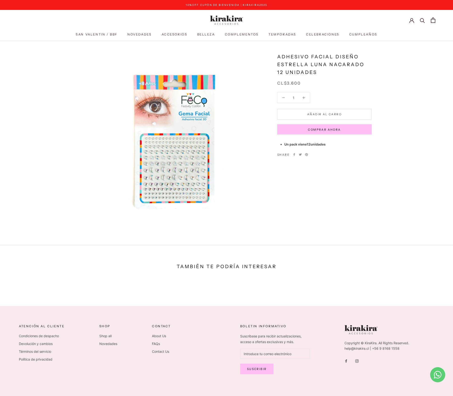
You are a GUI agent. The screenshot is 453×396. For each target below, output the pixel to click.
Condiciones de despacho (39, 336)
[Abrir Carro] (433, 20)
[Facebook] (294, 154)
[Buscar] (422, 20)
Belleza (206, 34)
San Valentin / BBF (96, 34)
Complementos (242, 34)
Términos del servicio (35, 351)
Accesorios (174, 34)
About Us (159, 336)
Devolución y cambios (36, 344)
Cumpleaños (363, 34)
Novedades (139, 34)
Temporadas (282, 34)
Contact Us (160, 351)
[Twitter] (300, 154)
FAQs (156, 344)
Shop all (105, 336)
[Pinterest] (306, 154)
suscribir (257, 369)
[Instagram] (357, 360)
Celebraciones (322, 34)
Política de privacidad (35, 359)
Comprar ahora (324, 129)
